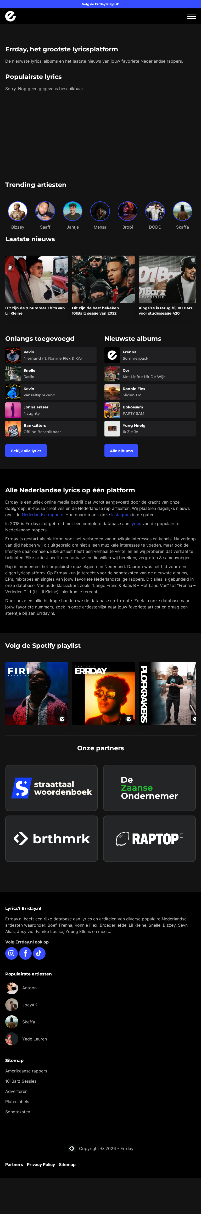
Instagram (121, 514)
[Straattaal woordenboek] (51, 788)
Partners (14, 1164)
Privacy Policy (41, 1164)
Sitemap (67, 1164)
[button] (191, 16)
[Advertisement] (100, 132)
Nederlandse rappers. (43, 514)
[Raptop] (149, 839)
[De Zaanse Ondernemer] (149, 788)
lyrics (136, 523)
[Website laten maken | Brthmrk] (51, 839)
